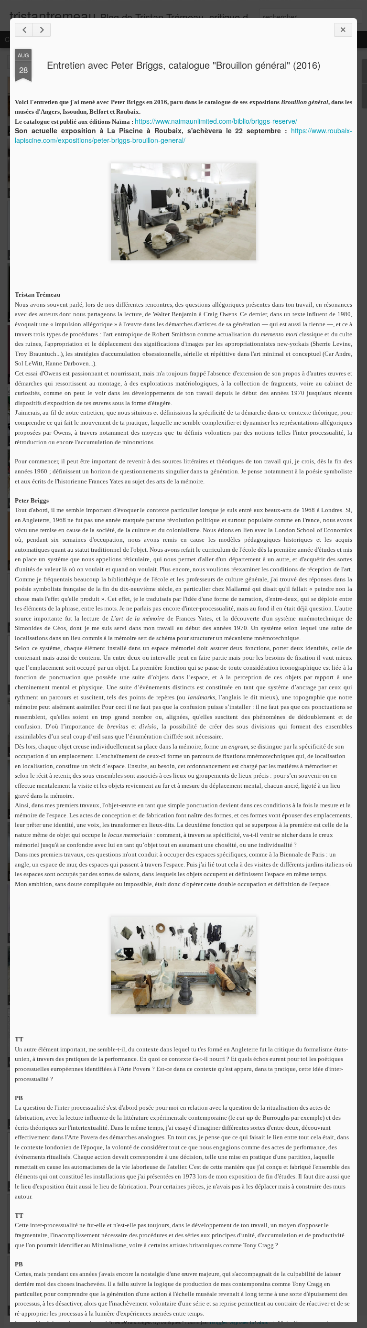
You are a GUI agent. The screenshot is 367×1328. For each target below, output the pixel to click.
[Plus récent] (24, 30)
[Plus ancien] (41, 30)
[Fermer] (343, 30)
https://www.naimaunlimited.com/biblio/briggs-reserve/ (216, 121)
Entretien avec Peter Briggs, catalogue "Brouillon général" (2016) (184, 65)
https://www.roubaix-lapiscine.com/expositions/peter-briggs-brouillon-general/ (183, 135)
